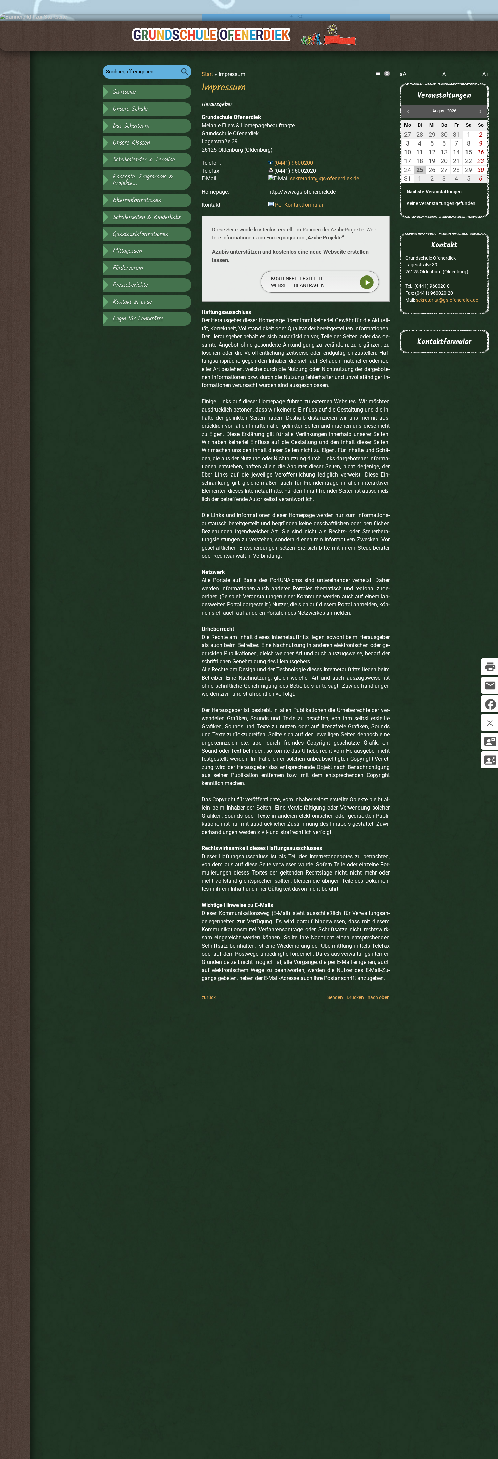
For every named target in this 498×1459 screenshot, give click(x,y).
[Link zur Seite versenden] (377, 74)
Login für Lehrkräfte (138, 319)
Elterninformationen (137, 200)
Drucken (355, 997)
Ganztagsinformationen (140, 234)
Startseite (124, 92)
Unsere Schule (130, 109)
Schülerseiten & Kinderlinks (147, 217)
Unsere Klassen (131, 143)
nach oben (379, 997)
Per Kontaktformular (299, 205)
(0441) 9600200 (293, 163)
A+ (485, 74)
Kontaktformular (444, 342)
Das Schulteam (131, 126)
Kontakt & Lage (132, 302)
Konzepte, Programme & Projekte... (143, 180)
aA (403, 74)
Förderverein (128, 268)
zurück (209, 997)
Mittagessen (127, 251)
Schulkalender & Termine (144, 160)
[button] (480, 111)
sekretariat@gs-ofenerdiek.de (324, 178)
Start (207, 74)
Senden (335, 997)
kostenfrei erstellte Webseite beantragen (298, 281)
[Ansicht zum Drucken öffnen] (387, 74)
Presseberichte (130, 285)
